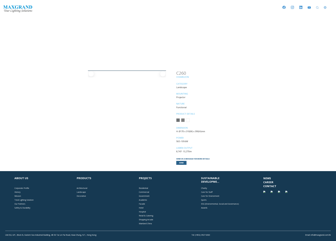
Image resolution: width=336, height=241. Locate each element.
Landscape (81, 192)
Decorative (81, 196)
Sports (204, 200)
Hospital (142, 211)
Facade (142, 204)
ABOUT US (21, 178)
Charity (204, 188)
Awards (204, 208)
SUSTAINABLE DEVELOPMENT (211, 179)
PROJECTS (145, 178)
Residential (143, 188)
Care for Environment (210, 196)
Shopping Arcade (146, 219)
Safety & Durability (22, 208)
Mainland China (145, 223)
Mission (17, 196)
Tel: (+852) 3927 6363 (200, 235)
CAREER (268, 182)
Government (144, 196)
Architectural (82, 188)
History (17, 192)
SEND (181, 163)
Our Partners (19, 204)
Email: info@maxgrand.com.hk (318, 235)
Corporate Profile (21, 188)
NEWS (267, 178)
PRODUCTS (84, 178)
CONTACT (269, 186)
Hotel (141, 208)
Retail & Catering (146, 215)
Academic (143, 200)
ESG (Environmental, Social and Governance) (220, 204)
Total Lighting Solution (24, 200)
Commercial (144, 192)
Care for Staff (206, 192)
